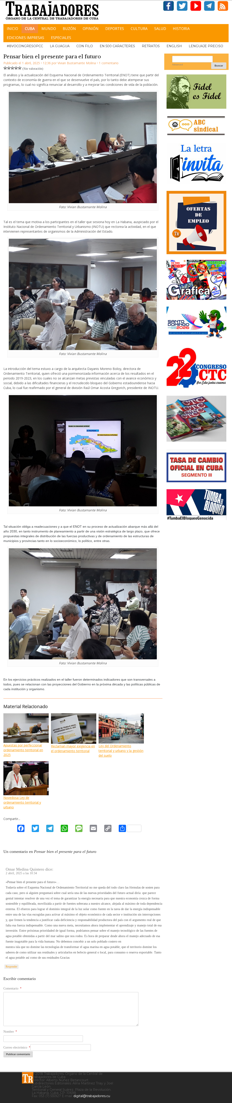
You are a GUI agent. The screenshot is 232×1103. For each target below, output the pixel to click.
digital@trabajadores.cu (91, 1096)
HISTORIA (181, 28)
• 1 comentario (107, 63)
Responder (11, 966)
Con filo (84, 46)
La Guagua (60, 46)
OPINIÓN (91, 28)
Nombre (10, 1031)
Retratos (151, 46)
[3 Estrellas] (12, 68)
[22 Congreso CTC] (196, 386)
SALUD (160, 28)
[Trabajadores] (27, 1077)
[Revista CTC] (196, 441)
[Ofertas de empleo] (196, 222)
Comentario (12, 988)
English (174, 46)
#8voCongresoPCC (25, 46)
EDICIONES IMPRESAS (25, 37)
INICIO (12, 28)
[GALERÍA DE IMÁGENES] (196, 298)
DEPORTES (114, 28)
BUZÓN (69, 28)
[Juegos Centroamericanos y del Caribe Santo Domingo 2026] (196, 339)
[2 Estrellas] (9, 68)
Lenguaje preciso (206, 46)
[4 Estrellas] (16, 68)
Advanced (177, 64)
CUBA (30, 28)
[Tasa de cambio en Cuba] (196, 480)
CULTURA (139, 28)
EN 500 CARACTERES (117, 46)
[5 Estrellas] (20, 68)
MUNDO (48, 28)
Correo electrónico (16, 1047)
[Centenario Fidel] (196, 107)
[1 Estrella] (5, 68)
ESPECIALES (61, 37)
